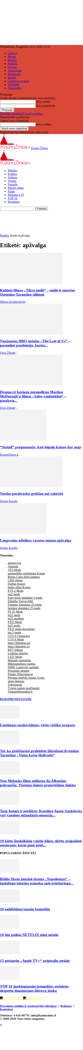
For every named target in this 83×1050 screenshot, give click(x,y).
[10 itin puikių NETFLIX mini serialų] (9, 927)
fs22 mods (14, 615)
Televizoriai (15, 684)
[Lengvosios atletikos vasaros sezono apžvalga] (23, 532)
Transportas (15, 70)
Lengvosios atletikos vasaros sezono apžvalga (35, 540)
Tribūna (12, 177)
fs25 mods (14, 625)
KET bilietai (15, 650)
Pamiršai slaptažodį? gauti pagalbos (21, 113)
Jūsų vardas (43, 101)
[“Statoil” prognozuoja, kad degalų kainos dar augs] (23, 439)
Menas (12, 56)
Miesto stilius (16, 187)
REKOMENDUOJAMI (15, 699)
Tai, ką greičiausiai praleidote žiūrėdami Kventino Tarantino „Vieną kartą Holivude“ (39, 753)
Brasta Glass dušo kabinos (24, 577)
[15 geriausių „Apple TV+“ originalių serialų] (9, 953)
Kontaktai (6, 1009)
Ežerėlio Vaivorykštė (20, 601)
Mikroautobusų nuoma (21, 663)
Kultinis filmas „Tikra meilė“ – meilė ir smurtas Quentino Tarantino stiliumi (37, 292)
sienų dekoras (16, 681)
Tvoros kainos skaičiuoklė (24, 688)
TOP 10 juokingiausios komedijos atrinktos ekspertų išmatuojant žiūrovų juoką (34, 988)
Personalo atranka (18, 670)
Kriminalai (14, 74)
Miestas (12, 170)
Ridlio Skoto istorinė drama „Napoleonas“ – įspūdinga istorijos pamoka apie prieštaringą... (37, 881)
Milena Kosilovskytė (12, 301)
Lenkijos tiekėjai (18, 653)
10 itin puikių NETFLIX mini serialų (29, 935)
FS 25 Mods (15, 611)
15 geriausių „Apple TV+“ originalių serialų (35, 961)
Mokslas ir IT (16, 194)
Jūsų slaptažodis (45, 105)
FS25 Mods (15, 622)
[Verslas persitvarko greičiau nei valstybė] (31, 486)
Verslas (12, 181)
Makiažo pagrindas (19, 660)
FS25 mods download (21, 629)
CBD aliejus (15, 580)
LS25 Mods (15, 656)
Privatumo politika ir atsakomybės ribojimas (28, 1006)
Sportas (12, 67)
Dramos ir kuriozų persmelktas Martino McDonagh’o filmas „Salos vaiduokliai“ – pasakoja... (33, 396)
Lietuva (12, 53)
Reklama (66, 1006)
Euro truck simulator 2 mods (25, 597)
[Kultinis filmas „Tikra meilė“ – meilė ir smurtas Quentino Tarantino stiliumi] (31, 282)
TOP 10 (12, 198)
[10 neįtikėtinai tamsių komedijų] (9, 901)
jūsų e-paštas (43, 124)
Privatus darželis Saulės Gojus (26, 677)
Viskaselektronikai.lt (20, 691)
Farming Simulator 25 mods (25, 604)
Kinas (11, 191)
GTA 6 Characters (19, 636)
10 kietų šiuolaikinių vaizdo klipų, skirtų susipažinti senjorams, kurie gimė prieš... (41, 843)
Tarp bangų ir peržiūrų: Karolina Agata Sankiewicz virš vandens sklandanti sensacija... (41, 813)
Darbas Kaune (16, 583)
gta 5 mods (14, 632)
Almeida (13, 566)
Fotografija (14, 88)
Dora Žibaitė (7, 352)
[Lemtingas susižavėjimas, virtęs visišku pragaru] (9, 717)
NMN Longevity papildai (23, 667)
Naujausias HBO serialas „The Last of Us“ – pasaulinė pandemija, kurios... (35, 343)
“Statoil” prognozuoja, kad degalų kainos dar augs (40, 447)
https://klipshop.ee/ (19, 643)
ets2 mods (14, 594)
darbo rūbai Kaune (19, 587)
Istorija (12, 77)
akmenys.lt (14, 563)
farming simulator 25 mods (24, 608)
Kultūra (12, 174)
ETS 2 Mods (15, 590)
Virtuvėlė (13, 84)
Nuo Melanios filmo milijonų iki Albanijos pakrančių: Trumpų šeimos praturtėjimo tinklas (38, 783)
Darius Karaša (8, 501)
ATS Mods (14, 570)
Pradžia (4, 235)
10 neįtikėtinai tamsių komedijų (25, 909)
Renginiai (13, 201)
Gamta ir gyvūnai (18, 81)
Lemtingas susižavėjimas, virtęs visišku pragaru (37, 725)
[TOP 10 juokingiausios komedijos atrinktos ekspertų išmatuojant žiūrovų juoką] (9, 978)
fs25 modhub (16, 618)
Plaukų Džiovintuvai (20, 674)
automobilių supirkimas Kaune (26, 573)
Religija (12, 63)
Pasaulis (13, 184)
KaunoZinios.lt (9, 454)
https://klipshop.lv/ (19, 646)
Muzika (12, 60)
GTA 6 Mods (16, 639)
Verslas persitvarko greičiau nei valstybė (31, 494)
